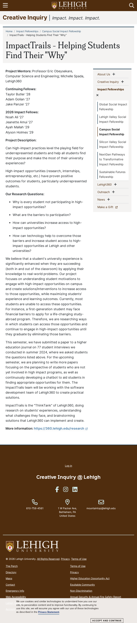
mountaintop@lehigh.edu (101, 504)
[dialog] (68, 610)
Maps (9, 578)
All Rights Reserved (48, 559)
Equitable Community (82, 584)
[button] (131, 5)
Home (9, 31)
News (101, 199)
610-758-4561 (35, 508)
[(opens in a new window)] (69, 5)
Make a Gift (111, 207)
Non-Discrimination (81, 590)
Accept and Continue (107, 620)
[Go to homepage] (68, 546)
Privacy (65, 559)
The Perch (12, 566)
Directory (11, 572)
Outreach (104, 192)
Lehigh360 (105, 184)
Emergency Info (15, 590)
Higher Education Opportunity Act (90, 578)
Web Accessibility (16, 596)
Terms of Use (79, 559)
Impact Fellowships (27, 31)
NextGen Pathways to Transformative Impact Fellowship (112, 159)
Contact (10, 584)
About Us (104, 74)
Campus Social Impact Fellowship (61, 31)
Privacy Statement (48, 612)
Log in (68, 465)
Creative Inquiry (25, 17)
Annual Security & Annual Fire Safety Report (95, 596)
